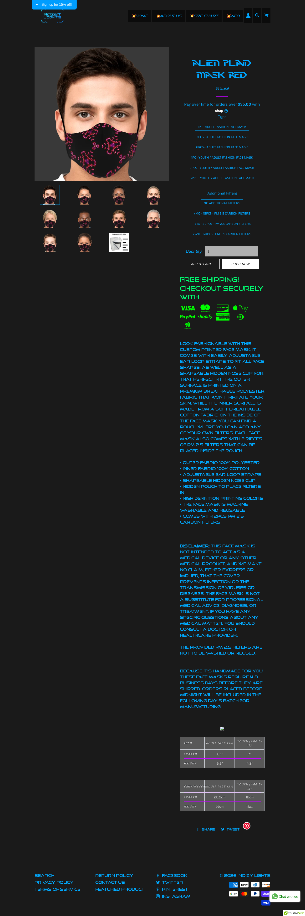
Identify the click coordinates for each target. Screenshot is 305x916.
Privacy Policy (54, 882)
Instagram (175, 896)
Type (222, 117)
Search (44, 875)
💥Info (233, 16)
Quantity (194, 251)
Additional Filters (222, 193)
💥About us (168, 16)
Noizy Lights (254, 875)
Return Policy (114, 875)
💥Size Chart (203, 16)
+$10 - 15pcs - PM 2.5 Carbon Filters (222, 213)
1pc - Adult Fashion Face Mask (222, 126)
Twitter (172, 882)
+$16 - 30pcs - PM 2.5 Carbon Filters (222, 223)
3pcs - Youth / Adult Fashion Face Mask (222, 167)
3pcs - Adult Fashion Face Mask (222, 137)
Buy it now (240, 263)
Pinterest (174, 889)
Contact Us (110, 882)
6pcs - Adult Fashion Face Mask (222, 147)
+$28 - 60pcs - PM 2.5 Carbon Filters (222, 233)
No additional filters (222, 203)
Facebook (174, 875)
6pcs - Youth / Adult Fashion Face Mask (222, 177)
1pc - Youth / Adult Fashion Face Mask (222, 157)
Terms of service (57, 889)
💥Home (139, 16)
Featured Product (119, 889)
